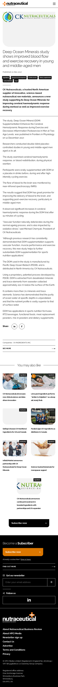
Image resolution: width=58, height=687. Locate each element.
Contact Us (8, 641)
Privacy (6, 654)
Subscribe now (19, 523)
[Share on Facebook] (22, 326)
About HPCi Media (12, 633)
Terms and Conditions (14, 650)
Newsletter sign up (12, 637)
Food (16, 80)
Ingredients (6, 77)
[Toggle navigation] (54, 4)
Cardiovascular (32, 77)
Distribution (23, 410)
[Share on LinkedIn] (14, 326)
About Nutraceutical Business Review (22, 629)
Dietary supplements (45, 77)
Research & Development (19, 77)
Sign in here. (26, 559)
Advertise (8, 646)
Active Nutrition (8, 80)
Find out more (9, 567)
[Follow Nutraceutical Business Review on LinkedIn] (29, 601)
